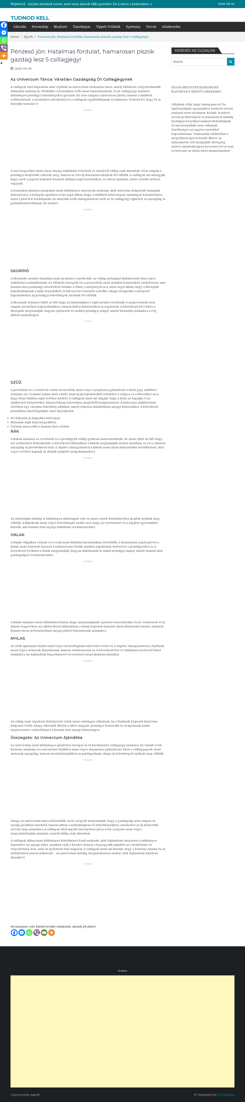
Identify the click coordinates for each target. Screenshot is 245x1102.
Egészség (133, 27)
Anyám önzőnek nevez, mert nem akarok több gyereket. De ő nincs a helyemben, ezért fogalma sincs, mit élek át (112, 4)
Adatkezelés (171, 27)
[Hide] (1, 63)
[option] (90, 4)
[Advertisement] (88, 141)
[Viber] (36, 932)
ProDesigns (226, 1094)
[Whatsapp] (29, 932)
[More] (51, 932)
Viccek (151, 27)
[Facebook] (14, 932)
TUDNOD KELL (30, 18)
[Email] (44, 932)
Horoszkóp (40, 27)
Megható (60, 27)
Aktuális (19, 27)
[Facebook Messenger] (21, 932)
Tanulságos (81, 27)
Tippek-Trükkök (108, 27)
